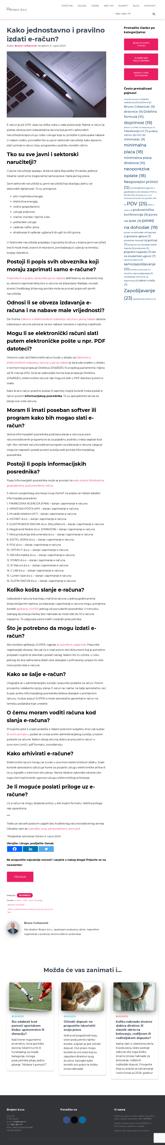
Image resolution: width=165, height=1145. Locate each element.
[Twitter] (46, 849)
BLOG (136, 5)
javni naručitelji (35, 900)
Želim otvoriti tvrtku (141, 44)
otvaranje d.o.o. (143, 195)
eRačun (129, 128)
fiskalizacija (148, 128)
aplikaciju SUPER (28, 608)
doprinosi (138, 122)
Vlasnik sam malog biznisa (141, 59)
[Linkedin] (30, 849)
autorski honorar (132, 99)
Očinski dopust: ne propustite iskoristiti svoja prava (79, 1026)
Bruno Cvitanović (139, 106)
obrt (131, 195)
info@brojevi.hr (19, 1122)
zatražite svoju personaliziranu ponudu (54, 828)
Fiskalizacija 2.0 (136, 131)
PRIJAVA (20, 876)
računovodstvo (133, 260)
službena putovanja (140, 270)
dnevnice (133, 111)
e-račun (18, 900)
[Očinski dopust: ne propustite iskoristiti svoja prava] (82, 996)
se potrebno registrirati (71, 644)
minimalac (134, 139)
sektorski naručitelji (16, 905)
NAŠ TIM (108, 5)
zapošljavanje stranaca (144, 299)
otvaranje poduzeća (134, 198)
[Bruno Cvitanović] (13, 927)
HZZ (141, 135)
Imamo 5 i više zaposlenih (141, 74)
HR (137, 13)
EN (145, 13)
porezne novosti (135, 240)
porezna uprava (139, 236)
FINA (25, 900)
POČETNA (67, 5)
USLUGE (82, 5)
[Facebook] (14, 849)
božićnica (144, 102)
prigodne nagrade (137, 251)
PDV (137, 203)
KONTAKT (150, 5)
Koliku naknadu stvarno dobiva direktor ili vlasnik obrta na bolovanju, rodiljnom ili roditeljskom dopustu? (134, 1030)
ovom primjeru (19, 734)
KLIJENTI (123, 5)
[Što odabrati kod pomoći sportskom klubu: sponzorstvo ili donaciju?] (30, 996)
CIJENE (95, 5)
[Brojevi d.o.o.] (16, 9)
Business (24, 895)
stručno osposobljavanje (138, 273)
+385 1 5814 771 (123, 13)
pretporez (142, 248)
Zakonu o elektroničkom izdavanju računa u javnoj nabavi (58, 319)
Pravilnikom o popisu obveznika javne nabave (36, 278)
